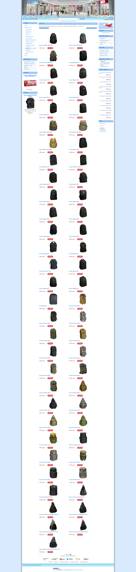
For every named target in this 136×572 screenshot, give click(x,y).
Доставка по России (104, 51)
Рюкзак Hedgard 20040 (44, 236)
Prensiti (27, 34)
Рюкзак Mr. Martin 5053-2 (44, 410)
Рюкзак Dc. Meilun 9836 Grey (75, 45)
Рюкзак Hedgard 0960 (73, 62)
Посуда (26, 53)
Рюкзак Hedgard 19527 (74, 219)
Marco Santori (28, 31)
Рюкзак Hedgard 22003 (74, 236)
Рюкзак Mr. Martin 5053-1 (74, 392)
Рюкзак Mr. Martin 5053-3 (74, 410)
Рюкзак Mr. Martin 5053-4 (44, 427)
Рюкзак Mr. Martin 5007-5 (44, 340)
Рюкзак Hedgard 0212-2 (44, 97)
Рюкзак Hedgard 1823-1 (44, 201)
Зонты (26, 25)
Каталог (64, 21)
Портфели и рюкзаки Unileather (30, 46)
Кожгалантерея (69, 21)
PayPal (101, 44)
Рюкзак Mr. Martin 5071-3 (44, 462)
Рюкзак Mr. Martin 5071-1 (44, 444)
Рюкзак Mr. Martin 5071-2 (74, 444)
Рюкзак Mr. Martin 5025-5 (74, 375)
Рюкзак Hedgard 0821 (73, 114)
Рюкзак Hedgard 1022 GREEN (45, 132)
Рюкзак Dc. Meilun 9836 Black (45, 45)
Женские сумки (29, 38)
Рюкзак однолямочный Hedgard (76, 497)
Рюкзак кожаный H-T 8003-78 (45, 497)
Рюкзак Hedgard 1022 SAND (45, 149)
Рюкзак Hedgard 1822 (73, 184)
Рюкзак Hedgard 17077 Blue (75, 166)
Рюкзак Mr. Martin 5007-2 (44, 323)
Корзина (101, 30)
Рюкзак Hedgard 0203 (73, 80)
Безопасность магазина (29, 63)
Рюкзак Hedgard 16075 (74, 149)
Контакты (56, 561)
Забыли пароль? (103, 131)
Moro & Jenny (28, 32)
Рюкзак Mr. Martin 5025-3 (74, 358)
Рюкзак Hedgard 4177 (73, 253)
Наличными (102, 38)
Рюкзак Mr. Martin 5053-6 (74, 427)
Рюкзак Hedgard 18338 (44, 219)
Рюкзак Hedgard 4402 (44, 288)
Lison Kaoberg (29, 29)
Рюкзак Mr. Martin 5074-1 (74, 462)
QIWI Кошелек (103, 42)
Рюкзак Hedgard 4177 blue (45, 271)
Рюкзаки (74, 21)
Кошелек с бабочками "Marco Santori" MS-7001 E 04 (30, 76)
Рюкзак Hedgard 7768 (44, 80)
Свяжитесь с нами (28, 65)
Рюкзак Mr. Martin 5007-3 (74, 323)
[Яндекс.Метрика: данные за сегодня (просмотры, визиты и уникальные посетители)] (64, 570)
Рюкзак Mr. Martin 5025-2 (44, 358)
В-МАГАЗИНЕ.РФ (30, 19)
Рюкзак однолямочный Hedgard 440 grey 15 (49, 549)
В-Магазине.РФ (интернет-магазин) (33, 565)
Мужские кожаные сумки (31, 39)
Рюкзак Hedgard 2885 (44, 253)
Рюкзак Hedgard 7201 (73, 288)
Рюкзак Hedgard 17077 (44, 166)
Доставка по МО (103, 53)
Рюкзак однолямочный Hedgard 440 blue (78, 514)
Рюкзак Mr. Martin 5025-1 (74, 340)
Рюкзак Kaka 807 (43, 305)
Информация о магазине (29, 61)
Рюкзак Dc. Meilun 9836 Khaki (46, 62)
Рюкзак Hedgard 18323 (74, 201)
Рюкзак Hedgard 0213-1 (74, 97)
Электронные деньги (104, 40)
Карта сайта (26, 69)
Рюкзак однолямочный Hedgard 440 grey (48, 531)
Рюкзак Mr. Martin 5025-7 (44, 392)
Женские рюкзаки (29, 36)
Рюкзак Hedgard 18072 (44, 184)
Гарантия (26, 67)
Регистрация (102, 129)
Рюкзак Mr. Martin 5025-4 (44, 375)
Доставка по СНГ (103, 55)
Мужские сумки (29, 43)
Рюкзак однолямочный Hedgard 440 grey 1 (78, 531)
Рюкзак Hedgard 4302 (73, 271)
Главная (50, 561)
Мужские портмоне (30, 41)
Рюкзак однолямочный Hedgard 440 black (48, 514)
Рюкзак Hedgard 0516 (44, 114)
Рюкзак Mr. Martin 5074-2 (44, 479)
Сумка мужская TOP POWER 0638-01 (30, 96)
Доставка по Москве (104, 50)
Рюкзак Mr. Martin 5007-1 (74, 305)
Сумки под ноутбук (29, 51)
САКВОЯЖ (28, 50)
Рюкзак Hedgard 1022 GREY (75, 132)
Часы (26, 55)
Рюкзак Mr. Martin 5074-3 (74, 479)
